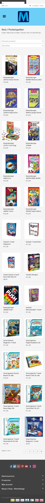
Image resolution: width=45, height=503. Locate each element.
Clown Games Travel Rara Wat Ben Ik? (11, 276)
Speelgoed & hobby (13, 33)
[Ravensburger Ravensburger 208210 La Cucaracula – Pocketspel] (11, 164)
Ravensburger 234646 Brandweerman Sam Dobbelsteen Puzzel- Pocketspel (34, 144)
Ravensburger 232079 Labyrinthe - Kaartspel (10, 111)
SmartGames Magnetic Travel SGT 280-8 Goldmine (11, 341)
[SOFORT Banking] (36, 500)
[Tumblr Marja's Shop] (30, 466)
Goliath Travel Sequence (8, 243)
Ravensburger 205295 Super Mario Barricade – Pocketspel (33, 210)
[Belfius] (22, 500)
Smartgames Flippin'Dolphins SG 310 (33, 341)
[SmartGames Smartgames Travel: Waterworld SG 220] (11, 427)
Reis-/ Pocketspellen (34, 33)
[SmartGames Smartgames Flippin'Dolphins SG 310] (33, 328)
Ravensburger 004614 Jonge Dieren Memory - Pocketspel (33, 111)
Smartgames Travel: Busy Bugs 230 (11, 407)
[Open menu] (4, 16)
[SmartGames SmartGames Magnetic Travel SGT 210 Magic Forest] (33, 427)
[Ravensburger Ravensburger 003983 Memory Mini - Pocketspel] (33, 65)
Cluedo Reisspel (32, 275)
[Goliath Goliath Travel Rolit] (33, 229)
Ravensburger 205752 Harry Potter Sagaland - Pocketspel (11, 78)
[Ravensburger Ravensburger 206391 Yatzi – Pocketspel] (11, 197)
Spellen (23, 33)
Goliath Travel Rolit (33, 242)
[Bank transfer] (17, 500)
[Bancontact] (31, 500)
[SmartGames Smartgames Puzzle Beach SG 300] (11, 361)
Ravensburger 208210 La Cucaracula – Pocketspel (8, 177)
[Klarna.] (41, 500)
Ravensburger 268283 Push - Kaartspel (8, 308)
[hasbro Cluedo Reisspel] (33, 262)
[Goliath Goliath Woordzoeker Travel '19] (33, 295)
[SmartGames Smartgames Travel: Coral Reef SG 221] (33, 394)
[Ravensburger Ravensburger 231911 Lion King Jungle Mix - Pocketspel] (11, 131)
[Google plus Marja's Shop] (18, 466)
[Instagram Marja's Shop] (34, 466)
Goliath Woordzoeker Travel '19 (33, 308)
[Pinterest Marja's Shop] (22, 466)
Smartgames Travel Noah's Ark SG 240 (33, 374)
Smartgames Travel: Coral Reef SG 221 (34, 407)
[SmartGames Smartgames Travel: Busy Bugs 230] (11, 394)
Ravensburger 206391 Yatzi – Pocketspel (8, 210)
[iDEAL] (12, 500)
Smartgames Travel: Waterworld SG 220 (11, 440)
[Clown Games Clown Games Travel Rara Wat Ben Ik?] (11, 262)
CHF (6, 6)
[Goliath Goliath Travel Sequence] (11, 229)
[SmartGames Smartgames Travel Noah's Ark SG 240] (33, 361)
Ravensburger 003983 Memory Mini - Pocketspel (34, 78)
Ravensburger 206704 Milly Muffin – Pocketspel (33, 177)
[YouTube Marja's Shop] (26, 466)
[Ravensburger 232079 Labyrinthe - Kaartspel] (11, 98)
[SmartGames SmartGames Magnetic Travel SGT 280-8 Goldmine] (11, 328)
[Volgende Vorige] (41, 451)
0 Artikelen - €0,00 (37, 6)
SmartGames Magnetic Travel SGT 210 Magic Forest (32, 440)
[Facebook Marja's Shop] (10, 466)
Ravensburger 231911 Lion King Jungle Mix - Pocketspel (9, 144)
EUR (3, 6)
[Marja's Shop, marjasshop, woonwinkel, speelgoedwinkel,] (26, 16)
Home (3, 33)
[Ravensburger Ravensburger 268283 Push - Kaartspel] (11, 295)
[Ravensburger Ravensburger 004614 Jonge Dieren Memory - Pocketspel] (33, 98)
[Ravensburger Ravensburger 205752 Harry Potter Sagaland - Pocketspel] (11, 65)
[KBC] (27, 500)
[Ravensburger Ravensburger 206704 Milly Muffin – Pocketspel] (33, 164)
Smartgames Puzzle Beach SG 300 (11, 374)
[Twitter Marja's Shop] (14, 466)
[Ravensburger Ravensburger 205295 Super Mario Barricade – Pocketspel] (33, 197)
